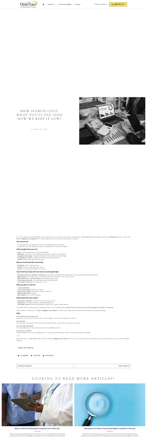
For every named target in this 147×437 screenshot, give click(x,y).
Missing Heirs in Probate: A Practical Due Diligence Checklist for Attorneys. (90, 307)
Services (50, 4)
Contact (77, 4)
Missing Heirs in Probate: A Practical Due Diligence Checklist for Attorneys (109, 428)
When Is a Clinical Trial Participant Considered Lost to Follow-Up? (37, 428)
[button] (23, 355)
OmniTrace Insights (64, 4)
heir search (36, 237)
